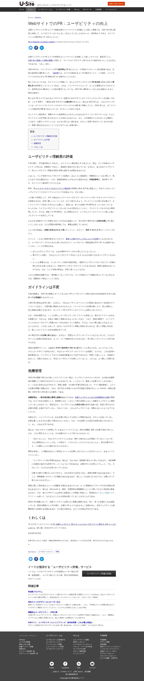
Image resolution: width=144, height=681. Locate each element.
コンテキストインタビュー (82, 644)
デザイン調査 (105, 642)
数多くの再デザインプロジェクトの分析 (82, 239)
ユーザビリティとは (45, 9)
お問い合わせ (78, 671)
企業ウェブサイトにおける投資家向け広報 (92, 397)
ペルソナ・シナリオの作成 (82, 646)
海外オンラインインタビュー (110, 646)
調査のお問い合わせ (116, 4)
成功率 (56, 73)
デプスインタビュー (107, 653)
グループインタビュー (108, 656)
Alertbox (22, 640)
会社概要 (87, 671)
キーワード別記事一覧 (27, 651)
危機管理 (37, 143)
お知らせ (56, 671)
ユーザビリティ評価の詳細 (99, 573)
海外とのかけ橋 (24, 644)
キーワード (32, 551)
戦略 (57, 551)
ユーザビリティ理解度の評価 (45, 136)
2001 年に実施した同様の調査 (40, 60)
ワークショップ (78, 653)
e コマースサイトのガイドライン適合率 (54, 188)
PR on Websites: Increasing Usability (41, 42)
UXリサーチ (87, 9)
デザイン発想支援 (79, 651)
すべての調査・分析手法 (108, 658)
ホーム (21, 9)
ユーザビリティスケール (54, 649)
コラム (30, 9)
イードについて (111, 9)
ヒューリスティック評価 (54, 646)
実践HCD (22, 649)
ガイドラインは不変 (42, 140)
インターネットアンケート (109, 649)
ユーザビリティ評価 (63, 9)
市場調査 (98, 9)
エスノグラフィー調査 (81, 640)
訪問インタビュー (79, 642)
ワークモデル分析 (79, 649)
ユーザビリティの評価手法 (55, 640)
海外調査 (103, 644)
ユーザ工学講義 (24, 642)
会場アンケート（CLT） (108, 651)
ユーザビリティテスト (54, 642)
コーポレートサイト (46, 551)
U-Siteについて (66, 671)
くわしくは (38, 147)
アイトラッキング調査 (54, 644)
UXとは (76, 9)
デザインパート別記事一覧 (28, 653)
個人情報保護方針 (71, 674)
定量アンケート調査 (26, 646)
